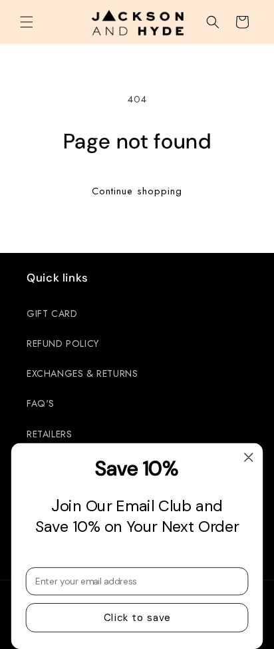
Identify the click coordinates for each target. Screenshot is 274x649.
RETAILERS (49, 434)
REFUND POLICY (63, 343)
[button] (26, 22)
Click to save (137, 617)
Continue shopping (137, 191)
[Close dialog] (248, 457)
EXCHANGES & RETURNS (82, 373)
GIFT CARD (52, 313)
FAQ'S (41, 403)
